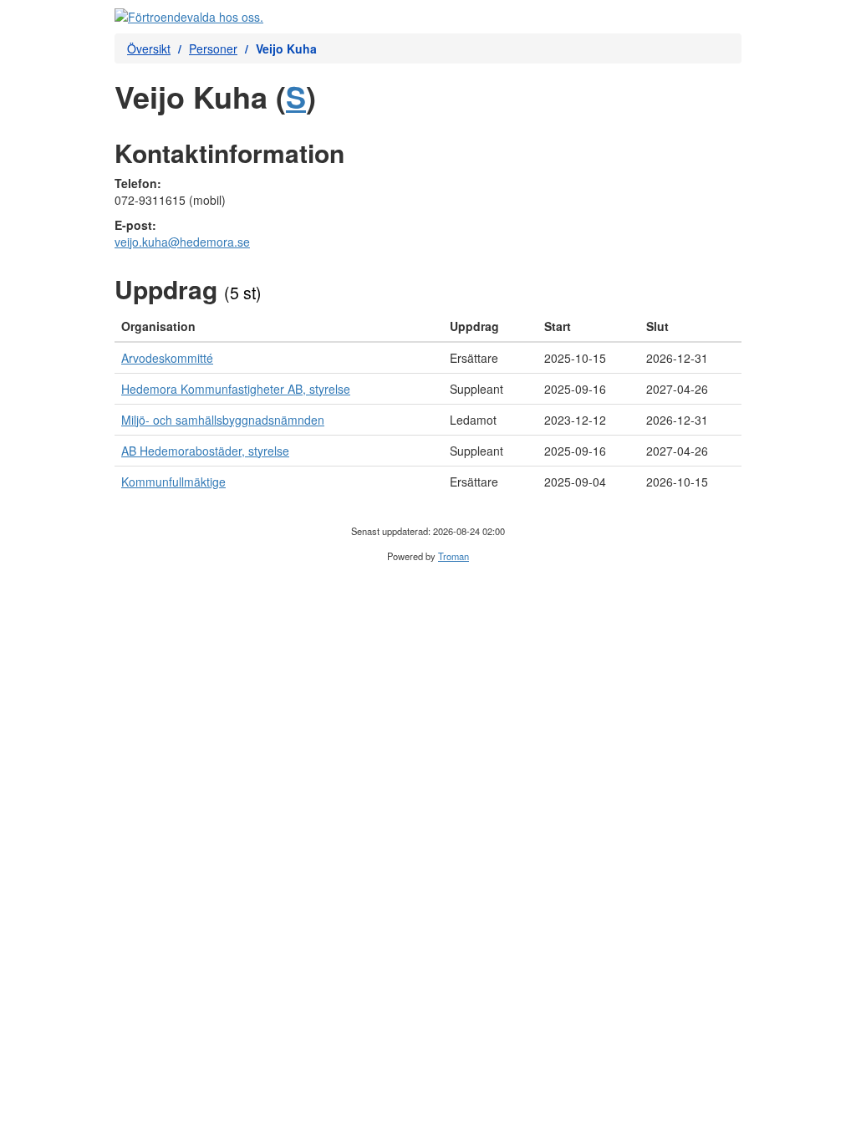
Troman (453, 556)
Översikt (149, 48)
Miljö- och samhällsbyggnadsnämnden (222, 419)
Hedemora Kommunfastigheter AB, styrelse (235, 388)
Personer (213, 48)
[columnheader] (279, 326)
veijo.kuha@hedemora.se (182, 241)
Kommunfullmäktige (173, 481)
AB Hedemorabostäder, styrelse (205, 450)
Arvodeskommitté (167, 357)
